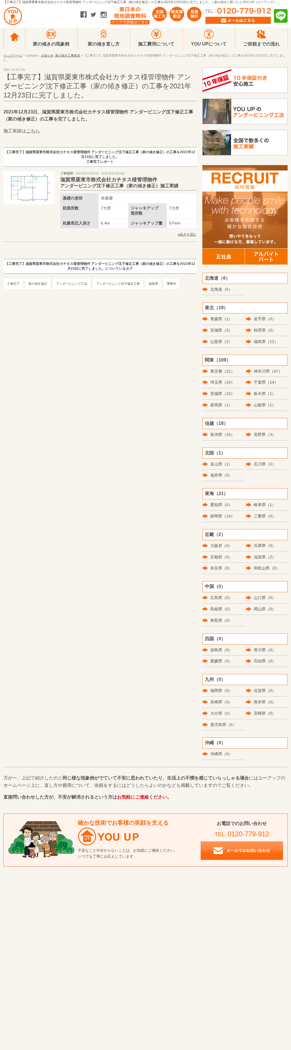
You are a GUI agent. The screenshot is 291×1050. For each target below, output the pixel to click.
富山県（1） (221, 464)
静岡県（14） (222, 516)
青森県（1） (221, 319)
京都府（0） (221, 557)
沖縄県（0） (221, 754)
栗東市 (171, 283)
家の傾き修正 (37, 283)
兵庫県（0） (265, 545)
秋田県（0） (265, 330)
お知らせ (47, 55)
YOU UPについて (209, 43)
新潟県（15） (222, 434)
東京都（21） (222, 371)
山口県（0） (265, 597)
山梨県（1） (265, 405)
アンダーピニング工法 (71, 283)
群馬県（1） (221, 405)
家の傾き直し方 (104, 43)
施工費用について (156, 43)
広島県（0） (221, 597)
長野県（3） (265, 434)
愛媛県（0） (221, 661)
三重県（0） (265, 516)
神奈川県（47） (268, 371)
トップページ (12, 55)
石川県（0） (265, 464)
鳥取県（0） (221, 620)
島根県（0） (221, 609)
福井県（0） (221, 475)
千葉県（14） (266, 382)
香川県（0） (265, 650)
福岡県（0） (221, 690)
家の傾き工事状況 (67, 55)
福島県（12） (266, 341)
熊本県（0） (265, 702)
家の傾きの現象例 (51, 43)
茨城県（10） (222, 393)
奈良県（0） (221, 568)
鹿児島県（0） (223, 724)
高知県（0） (265, 661)
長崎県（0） (221, 702)
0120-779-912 (248, 834)
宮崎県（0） (265, 713)
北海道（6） (221, 289)
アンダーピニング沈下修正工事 (118, 283)
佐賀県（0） (265, 690)
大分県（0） (221, 713)
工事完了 (13, 283)
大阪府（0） (221, 545)
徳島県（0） (221, 650)
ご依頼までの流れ (261, 43)
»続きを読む (187, 234)
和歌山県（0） (267, 568)
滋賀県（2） (265, 557)
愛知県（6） (221, 504)
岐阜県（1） (265, 504)
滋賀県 (153, 283)
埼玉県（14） (222, 382)
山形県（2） (221, 341)
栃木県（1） (265, 393)
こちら (33, 130)
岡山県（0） (265, 609)
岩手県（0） (265, 319)
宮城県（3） (221, 330)
